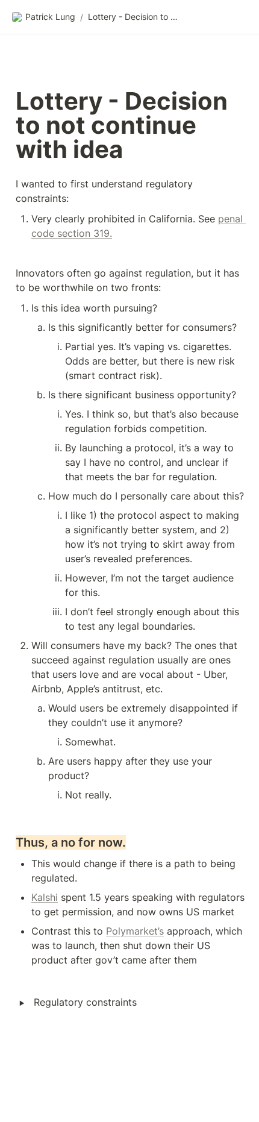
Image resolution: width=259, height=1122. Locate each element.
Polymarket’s (135, 931)
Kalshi (44, 897)
